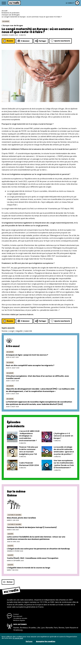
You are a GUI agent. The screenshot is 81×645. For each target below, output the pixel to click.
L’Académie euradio (20, 618)
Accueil (4, 11)
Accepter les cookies (45, 641)
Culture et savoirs (14, 515)
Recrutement (17, 616)
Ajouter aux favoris (62, 41)
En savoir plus (18, 638)
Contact (16, 614)
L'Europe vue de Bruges (11, 15)
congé (11, 331)
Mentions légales (19, 620)
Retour (10, 582)
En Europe (6, 21)
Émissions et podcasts (10, 13)
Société (10, 534)
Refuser (29, 641)
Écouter (10, 41)
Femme (4, 331)
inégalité (19, 331)
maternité (28, 331)
